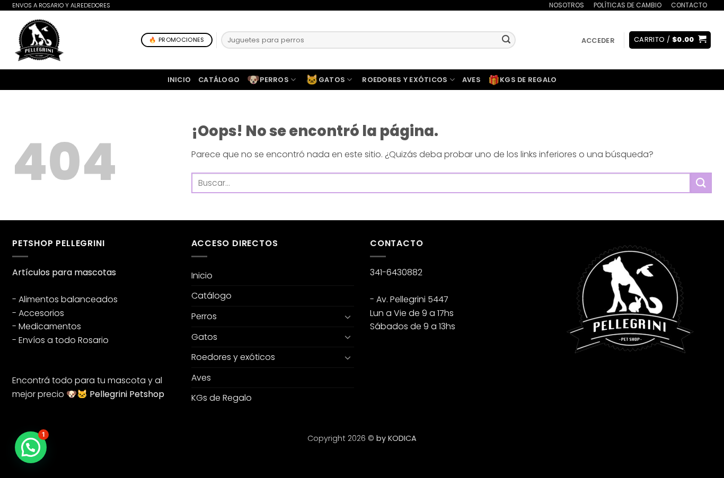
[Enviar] (506, 40)
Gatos (325, 79)
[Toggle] (347, 316)
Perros (268, 80)
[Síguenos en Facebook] (558, 381)
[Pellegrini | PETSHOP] (39, 40)
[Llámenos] (717, 11)
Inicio (179, 79)
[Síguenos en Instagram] (577, 381)
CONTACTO (689, 5)
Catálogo (219, 79)
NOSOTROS (566, 5)
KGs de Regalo (522, 80)
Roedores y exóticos (404, 79)
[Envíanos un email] (596, 381)
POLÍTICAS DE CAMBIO (627, 5)
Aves (471, 79)
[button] (598, 40)
